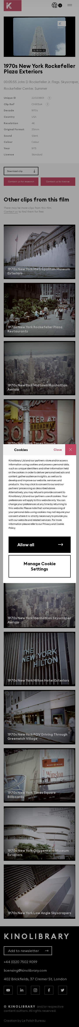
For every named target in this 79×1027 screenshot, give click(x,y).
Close (58, 449)
